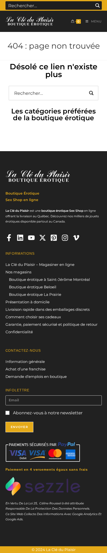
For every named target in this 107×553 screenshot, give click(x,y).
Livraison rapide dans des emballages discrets (47, 309)
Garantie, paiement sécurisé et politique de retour (51, 324)
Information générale (25, 361)
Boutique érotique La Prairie (35, 294)
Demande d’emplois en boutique (36, 376)
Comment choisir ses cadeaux (33, 317)
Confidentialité (19, 332)
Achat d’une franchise (25, 369)
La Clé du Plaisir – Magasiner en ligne (39, 264)
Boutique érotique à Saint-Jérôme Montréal (49, 279)
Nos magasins (18, 272)
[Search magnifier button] (97, 5)
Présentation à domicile (27, 302)
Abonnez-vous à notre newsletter (47, 412)
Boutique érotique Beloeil (32, 287)
